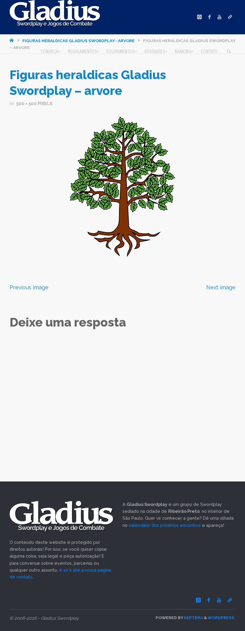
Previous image (29, 287)
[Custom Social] (230, 17)
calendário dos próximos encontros (165, 525)
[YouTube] (219, 17)
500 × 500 (27, 103)
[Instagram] (199, 17)
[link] (229, 51)
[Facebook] (209, 17)
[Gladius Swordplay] (55, 13)
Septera (193, 617)
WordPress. (221, 617)
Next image (220, 287)
